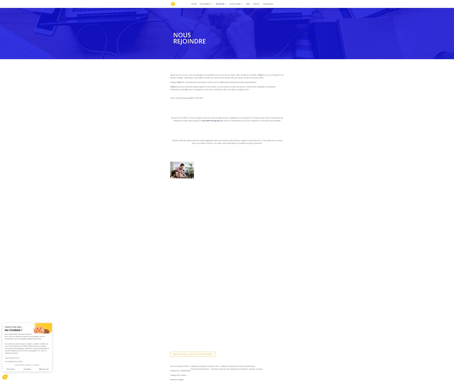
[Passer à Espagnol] (283, 5)
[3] (182, 225)
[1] (182, 178)
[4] (182, 249)
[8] (182, 344)
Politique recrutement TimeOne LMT (204, 366)
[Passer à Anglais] (277, 5)
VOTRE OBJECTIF (205, 4)
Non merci (10, 369)
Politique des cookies (178, 375)
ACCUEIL (194, 4)
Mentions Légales (177, 379)
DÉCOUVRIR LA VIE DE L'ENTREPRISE (193, 354)
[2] (182, 201)
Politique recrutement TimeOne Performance (237, 366)
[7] (182, 321)
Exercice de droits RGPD (179, 366)
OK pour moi (43, 369)
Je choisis (27, 369)
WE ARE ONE (220, 4)
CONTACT (256, 4)
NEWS (248, 4)
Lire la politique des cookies (14, 361)
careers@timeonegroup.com (212, 120)
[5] (182, 273)
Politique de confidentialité (180, 371)
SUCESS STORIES (235, 4)
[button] (5, 377)
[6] (182, 297)
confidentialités (268, 4)
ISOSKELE (244, 369)
